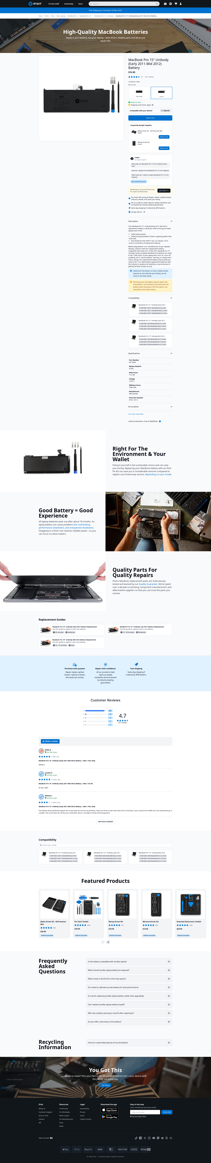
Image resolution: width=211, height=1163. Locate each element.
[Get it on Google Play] (109, 1116)
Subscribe (167, 1112)
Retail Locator (64, 1116)
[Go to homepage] (36, 4)
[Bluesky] (162, 1138)
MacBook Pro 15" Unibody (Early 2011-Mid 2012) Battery (136, 16)
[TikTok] (136, 1138)
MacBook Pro (72, 16)
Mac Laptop (61, 16)
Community (63, 1108)
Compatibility (133, 298)
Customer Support (45, 1112)
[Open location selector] (170, 4)
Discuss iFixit (43, 1116)
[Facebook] (140, 1138)
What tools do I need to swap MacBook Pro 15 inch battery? (150, 176)
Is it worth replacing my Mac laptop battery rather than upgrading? (116, 996)
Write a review (51, 741)
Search (167, 110)
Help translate (44, 1138)
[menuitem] (54, 3)
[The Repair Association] (171, 1138)
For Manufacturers (66, 1119)
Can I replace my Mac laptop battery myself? (106, 1004)
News (61, 1126)
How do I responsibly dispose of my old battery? (108, 1042)
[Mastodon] (158, 1138)
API (40, 1123)
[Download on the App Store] (109, 1109)
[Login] (180, 4)
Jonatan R (48, 773)
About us (42, 1108)
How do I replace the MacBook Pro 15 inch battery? (150, 170)
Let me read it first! (139, 1116)
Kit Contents (133, 406)
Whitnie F (48, 796)
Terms (82, 1116)
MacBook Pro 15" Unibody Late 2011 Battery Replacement (142, 627)
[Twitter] (145, 1138)
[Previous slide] (103, 942)
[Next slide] (108, 942)
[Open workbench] (165, 4)
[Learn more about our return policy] (144, 212)
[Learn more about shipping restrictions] (152, 105)
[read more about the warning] (160, 421)
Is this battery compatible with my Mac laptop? (107, 961)
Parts (47, 16)
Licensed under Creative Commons (111, 1157)
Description (133, 221)
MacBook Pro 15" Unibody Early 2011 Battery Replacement (74, 627)
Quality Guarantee (148, 584)
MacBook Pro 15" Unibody (103, 16)
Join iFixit (164, 191)
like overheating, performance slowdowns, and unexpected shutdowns (66, 526)
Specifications (134, 353)
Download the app (109, 1104)
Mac (52, 16)
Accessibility (84, 1108)
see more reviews (105, 821)
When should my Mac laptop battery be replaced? (108, 970)
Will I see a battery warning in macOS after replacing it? (111, 1013)
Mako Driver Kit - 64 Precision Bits (150, 131)
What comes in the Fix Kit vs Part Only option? (107, 979)
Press (61, 1123)
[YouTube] (153, 1138)
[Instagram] (149, 1138)
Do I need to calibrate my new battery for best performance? (113, 987)
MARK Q (48, 750)
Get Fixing (105, 1085)
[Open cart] (176, 4)
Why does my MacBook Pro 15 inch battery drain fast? (149, 165)
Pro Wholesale (64, 1112)
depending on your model (158, 474)
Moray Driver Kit (144, 142)
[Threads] (166, 1138)
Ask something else (139, 181)
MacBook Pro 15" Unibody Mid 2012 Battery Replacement (74, 640)
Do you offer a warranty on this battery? (104, 1022)
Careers (41, 1119)
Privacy (82, 1112)
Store (41, 16)
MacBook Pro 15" (86, 16)
